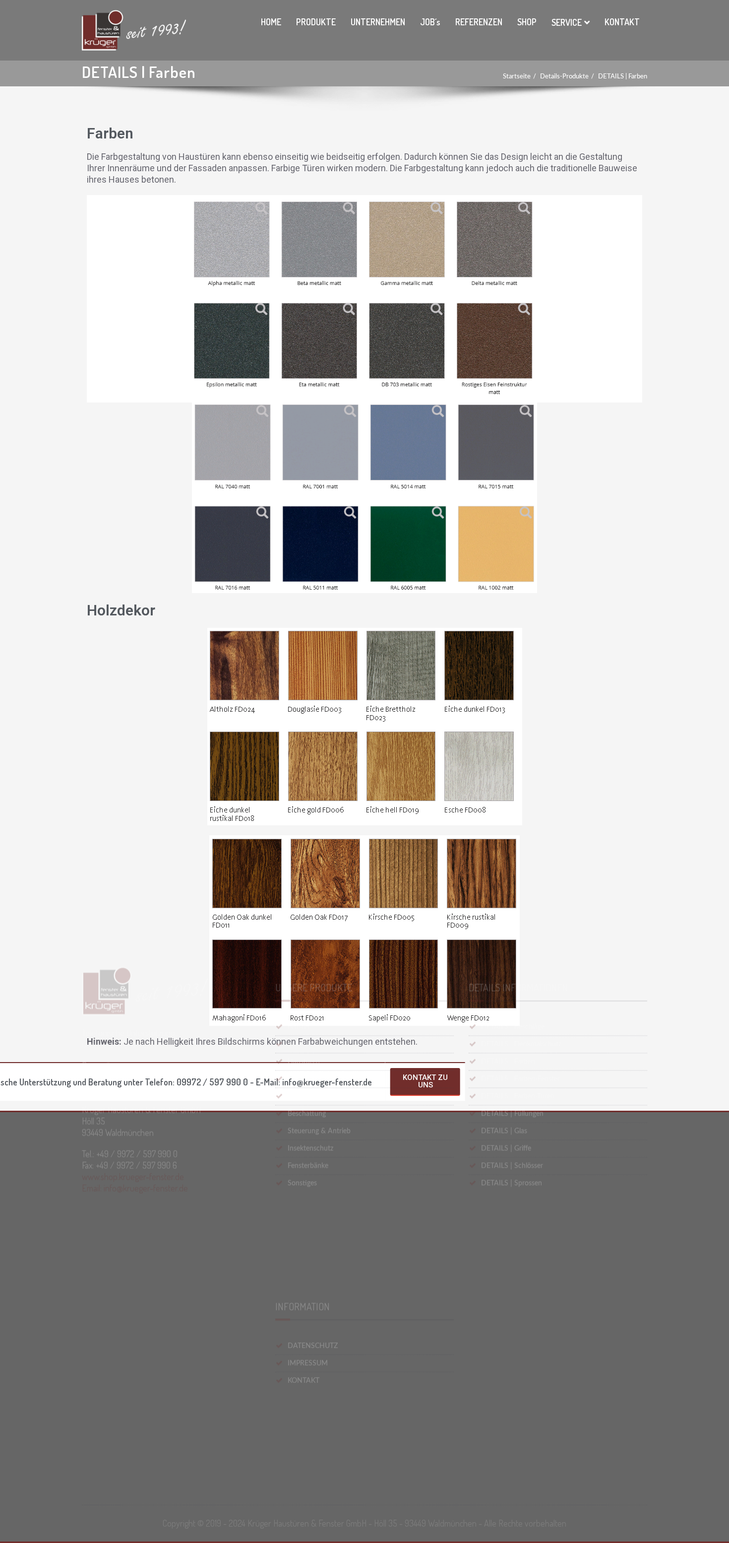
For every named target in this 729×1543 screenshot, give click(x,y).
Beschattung (307, 1283)
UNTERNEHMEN (378, 21)
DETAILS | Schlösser (512, 1336)
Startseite (517, 76)
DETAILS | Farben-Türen (517, 1266)
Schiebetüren (308, 1214)
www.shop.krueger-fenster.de (133, 1362)
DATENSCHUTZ (313, 1434)
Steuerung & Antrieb (319, 1301)
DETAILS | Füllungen (512, 1283)
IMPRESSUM (308, 1451)
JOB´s (430, 21)
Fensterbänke (308, 1336)
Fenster (299, 1197)
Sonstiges (302, 1353)
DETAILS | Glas (504, 1301)
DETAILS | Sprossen (511, 1353)
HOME (271, 21)
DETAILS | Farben (622, 76)
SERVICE (566, 22)
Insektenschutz (310, 1318)
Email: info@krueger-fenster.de (135, 1373)
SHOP (527, 21)
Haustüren (304, 1231)
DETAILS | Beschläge (513, 1197)
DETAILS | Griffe (506, 1318)
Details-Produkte (564, 76)
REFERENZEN (478, 21)
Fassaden (301, 1249)
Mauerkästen (307, 1266)
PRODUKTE (316, 21)
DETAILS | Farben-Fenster (520, 1249)
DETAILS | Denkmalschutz (521, 1214)
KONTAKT (622, 21)
